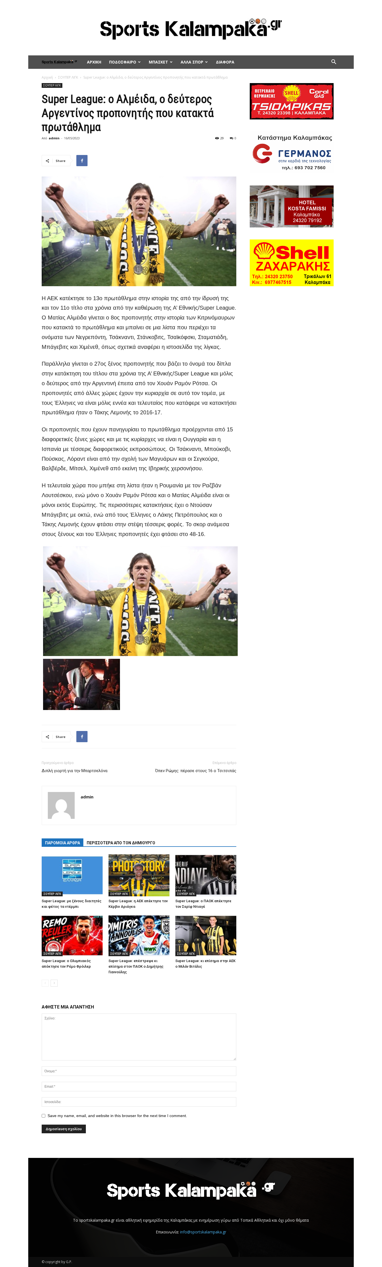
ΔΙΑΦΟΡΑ (225, 62)
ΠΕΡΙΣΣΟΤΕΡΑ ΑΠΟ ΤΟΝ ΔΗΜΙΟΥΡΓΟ (121, 843)
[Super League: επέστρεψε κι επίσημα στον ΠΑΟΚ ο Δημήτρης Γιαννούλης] (139, 935)
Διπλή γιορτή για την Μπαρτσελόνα (74, 770)
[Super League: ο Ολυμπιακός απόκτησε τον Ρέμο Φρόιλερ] (72, 935)
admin (54, 138)
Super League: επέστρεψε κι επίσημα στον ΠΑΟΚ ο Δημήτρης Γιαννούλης (136, 966)
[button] (333, 62)
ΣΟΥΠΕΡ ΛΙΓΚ (68, 77)
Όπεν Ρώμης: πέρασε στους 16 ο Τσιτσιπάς (195, 770)
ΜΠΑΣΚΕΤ (158, 62)
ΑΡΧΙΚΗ (94, 62)
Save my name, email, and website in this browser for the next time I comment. (117, 1115)
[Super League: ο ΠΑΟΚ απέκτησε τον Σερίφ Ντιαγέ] (205, 875)
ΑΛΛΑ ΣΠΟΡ (192, 62)
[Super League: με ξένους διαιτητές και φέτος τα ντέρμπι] (72, 875)
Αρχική (47, 77)
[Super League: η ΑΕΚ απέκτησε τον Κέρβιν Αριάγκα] (139, 875)
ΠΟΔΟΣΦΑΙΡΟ (122, 62)
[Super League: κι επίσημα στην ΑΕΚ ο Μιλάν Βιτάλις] (205, 935)
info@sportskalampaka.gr (203, 1232)
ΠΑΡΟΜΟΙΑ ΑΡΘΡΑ (62, 843)
